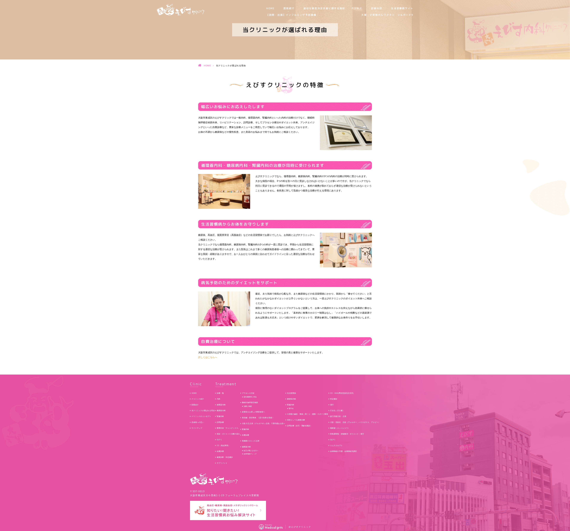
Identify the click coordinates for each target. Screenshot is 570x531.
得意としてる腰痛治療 (296, 420)
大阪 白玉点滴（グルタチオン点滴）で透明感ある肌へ (263, 423)
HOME (270, 8)
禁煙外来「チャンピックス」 (228, 428)
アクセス (356, 8)
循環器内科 (221, 405)
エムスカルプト (336, 445)
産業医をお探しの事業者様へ (253, 412)
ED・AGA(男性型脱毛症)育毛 (342, 393)
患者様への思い (197, 422)
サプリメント (222, 463)
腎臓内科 (220, 416)
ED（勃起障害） (223, 445)
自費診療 (220, 451)
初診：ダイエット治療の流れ (228, 434)
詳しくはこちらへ (207, 357)
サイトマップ (196, 428)
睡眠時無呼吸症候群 (250, 402)
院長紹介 (195, 405)
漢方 (332, 405)
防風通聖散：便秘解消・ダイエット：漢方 (347, 434)
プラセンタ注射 (248, 393)
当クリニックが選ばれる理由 (203, 411)
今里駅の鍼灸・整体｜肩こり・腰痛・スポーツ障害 (307, 414)
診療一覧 (220, 393)
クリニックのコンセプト (201, 416)
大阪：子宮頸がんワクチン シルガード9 (387, 15)
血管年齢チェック (250, 454)
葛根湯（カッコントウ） (340, 428)
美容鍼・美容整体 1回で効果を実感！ (258, 418)
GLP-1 (219, 440)
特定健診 (333, 399)
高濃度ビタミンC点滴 (250, 441)
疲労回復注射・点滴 (338, 416)
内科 (218, 399)
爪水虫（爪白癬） (337, 411)
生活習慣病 (291, 393)
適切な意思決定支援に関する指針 (324, 8)
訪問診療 (220, 422)
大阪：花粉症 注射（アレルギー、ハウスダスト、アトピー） (355, 422)
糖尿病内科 (221, 411)
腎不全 (291, 408)
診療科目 (376, 8)
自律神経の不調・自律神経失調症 (343, 451)
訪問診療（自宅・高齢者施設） (299, 426)
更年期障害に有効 (250, 397)
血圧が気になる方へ (251, 450)
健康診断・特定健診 (225, 457)
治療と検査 (248, 406)
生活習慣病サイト (402, 8)
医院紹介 (289, 8)
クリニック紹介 (197, 399)
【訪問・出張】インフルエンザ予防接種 (291, 15)
